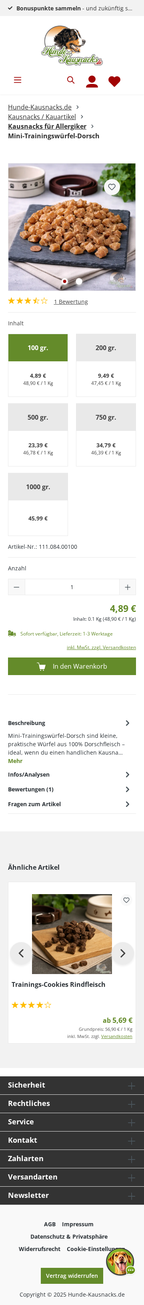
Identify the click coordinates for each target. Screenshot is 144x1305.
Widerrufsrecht (39, 1249)
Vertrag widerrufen (72, 1275)
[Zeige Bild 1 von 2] (65, 281)
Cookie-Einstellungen (96, 1249)
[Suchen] (71, 80)
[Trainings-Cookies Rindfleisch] (72, 934)
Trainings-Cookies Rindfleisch (59, 984)
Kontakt (22, 1140)
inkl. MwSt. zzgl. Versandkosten (101, 647)
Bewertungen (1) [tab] (31, 789)
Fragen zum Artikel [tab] (34, 804)
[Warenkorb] (131, 77)
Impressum (78, 1224)
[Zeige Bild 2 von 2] (79, 281)
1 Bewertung (71, 301)
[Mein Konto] (92, 81)
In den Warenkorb (79, 666)
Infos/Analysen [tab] (29, 774)
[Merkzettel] (114, 81)
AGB (50, 1224)
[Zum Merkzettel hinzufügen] (112, 187)
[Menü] (17, 80)
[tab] (70, 741)
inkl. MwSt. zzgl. (99, 1036)
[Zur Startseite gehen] (72, 46)
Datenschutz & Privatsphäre (69, 1236)
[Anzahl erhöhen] (127, 587)
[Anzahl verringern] (16, 587)
